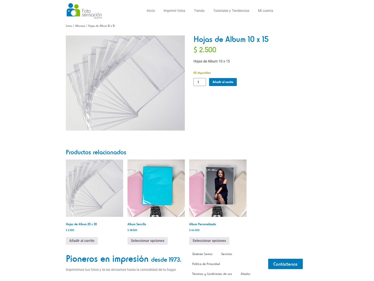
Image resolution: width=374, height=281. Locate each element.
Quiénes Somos (202, 254)
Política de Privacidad (206, 264)
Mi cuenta (265, 11)
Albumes (80, 26)
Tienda (199, 11)
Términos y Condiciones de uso (212, 274)
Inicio (151, 11)
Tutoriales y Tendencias (231, 11)
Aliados (245, 274)
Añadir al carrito (223, 82)
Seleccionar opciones (147, 241)
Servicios (226, 254)
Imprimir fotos (174, 11)
